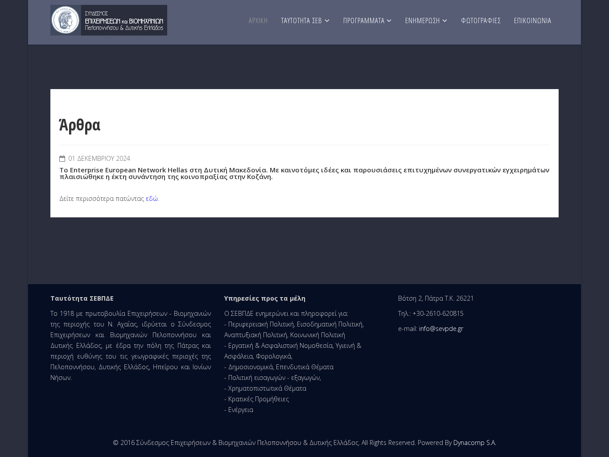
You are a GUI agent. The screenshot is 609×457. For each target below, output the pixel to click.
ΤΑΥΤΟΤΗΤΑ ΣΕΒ (301, 20)
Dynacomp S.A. (474, 442)
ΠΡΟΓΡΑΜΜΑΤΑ (365, 20)
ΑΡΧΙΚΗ (258, 20)
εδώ (152, 198)
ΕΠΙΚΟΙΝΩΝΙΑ (532, 20)
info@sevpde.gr (441, 328)
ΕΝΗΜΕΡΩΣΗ (422, 20)
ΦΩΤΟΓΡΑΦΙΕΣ (481, 20)
